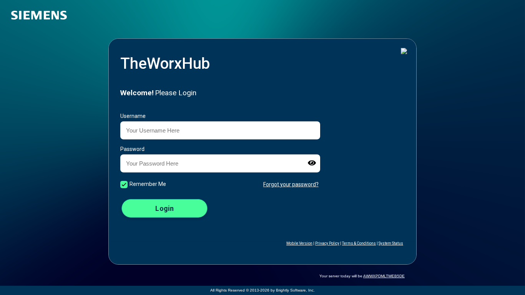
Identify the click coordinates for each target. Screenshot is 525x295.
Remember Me (148, 184)
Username (133, 116)
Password (132, 149)
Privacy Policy (327, 243)
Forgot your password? (291, 184)
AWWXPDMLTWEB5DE (384, 276)
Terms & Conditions (359, 243)
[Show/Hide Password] (312, 163)
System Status (391, 243)
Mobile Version (299, 243)
